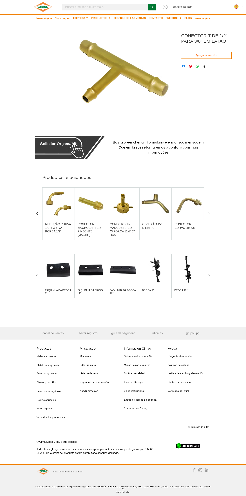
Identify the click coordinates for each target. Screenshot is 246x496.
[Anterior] (37, 213)
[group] (123, 213)
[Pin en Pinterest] (190, 66)
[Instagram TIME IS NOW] (200, 470)
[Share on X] (204, 66)
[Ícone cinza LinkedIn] (206, 470)
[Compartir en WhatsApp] (197, 66)
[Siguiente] (209, 213)
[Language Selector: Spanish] (239, 7)
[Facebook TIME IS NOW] (193, 470)
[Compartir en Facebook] (183, 66)
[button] (58, 144)
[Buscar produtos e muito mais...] (152, 7)
